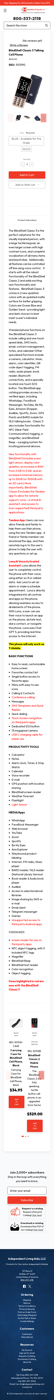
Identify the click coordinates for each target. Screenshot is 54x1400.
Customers (27, 1334)
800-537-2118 (27, 18)
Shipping (27, 1300)
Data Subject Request (27, 1315)
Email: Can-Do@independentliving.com (27, 1384)
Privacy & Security (27, 1309)
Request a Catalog (27, 1356)
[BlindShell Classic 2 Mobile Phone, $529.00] (34, 1023)
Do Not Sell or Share (27, 1318)
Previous (10, 118)
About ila (27, 1362)
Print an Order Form (27, 1312)
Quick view (16, 1034)
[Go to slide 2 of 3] (25, 1136)
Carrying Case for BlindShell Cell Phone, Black (16, 1058)
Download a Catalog (27, 1359)
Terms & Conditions (27, 1306)
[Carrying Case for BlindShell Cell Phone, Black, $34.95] (16, 1023)
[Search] (46, 25)
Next (43, 118)
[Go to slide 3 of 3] (28, 1136)
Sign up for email (27, 1353)
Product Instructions (27, 220)
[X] (32, 197)
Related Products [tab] (27, 1007)
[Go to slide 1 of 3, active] (23, 1136)
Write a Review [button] (19, 45)
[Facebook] (21, 197)
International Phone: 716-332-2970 (27, 1378)
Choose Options (34, 1043)
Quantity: (27, 159)
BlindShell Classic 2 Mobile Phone (34, 1061)
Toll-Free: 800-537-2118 (27, 1375)
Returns (27, 1303)
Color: (27, 133)
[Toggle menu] (5, 10)
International (27, 1337)
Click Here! (37, 1215)
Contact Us (27, 1387)
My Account (27, 1350)
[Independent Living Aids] (33, 10)
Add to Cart (17, 1102)
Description (27, 211)
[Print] (27, 197)
